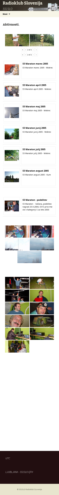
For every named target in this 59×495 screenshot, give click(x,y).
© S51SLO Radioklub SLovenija (29, 489)
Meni (5, 14)
